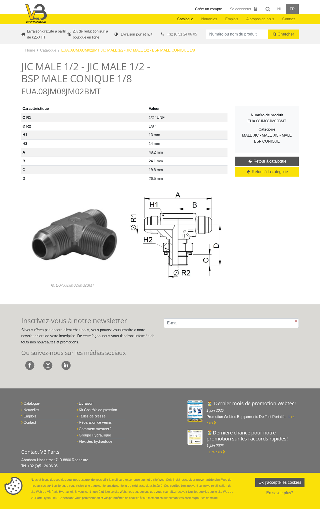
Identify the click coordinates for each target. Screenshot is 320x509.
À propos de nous (260, 19)
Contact (288, 19)
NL (279, 9)
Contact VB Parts (40, 451)
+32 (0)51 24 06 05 (182, 34)
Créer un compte (208, 9)
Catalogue (185, 19)
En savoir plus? (279, 493)
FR (292, 9)
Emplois (231, 19)
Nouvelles (209, 19)
